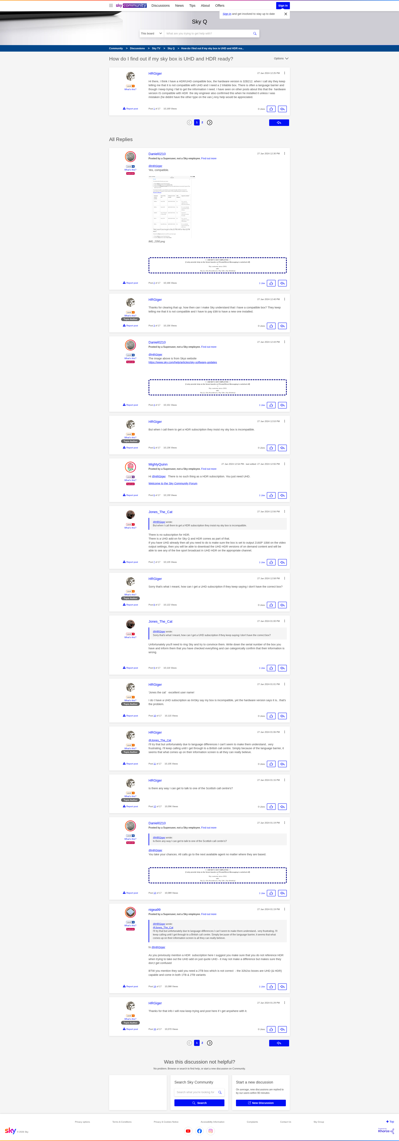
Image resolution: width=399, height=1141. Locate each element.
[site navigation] (111, 5)
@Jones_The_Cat (160, 740)
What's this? (130, 89)
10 (155, 715)
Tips (192, 5)
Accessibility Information (212, 1122)
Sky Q (199, 21)
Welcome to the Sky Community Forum (173, 483)
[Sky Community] (131, 5)
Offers (219, 5)
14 (155, 986)
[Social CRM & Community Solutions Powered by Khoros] (386, 1131)
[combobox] (207, 33)
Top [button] (391, 1121)
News (179, 5)
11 (155, 763)
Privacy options (82, 1122)
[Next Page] (210, 122)
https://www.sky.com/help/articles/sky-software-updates (183, 362)
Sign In (283, 5)
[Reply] (282, 109)
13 (155, 893)
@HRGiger (155, 166)
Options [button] (279, 58)
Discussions (160, 5)
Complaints (252, 1122)
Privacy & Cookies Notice (166, 1122)
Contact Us (285, 1122)
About (205, 5)
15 (155, 1029)
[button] (284, 73)
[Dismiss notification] (285, 14)
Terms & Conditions (122, 1122)
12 (155, 806)
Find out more (208, 158)
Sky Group (319, 1122)
